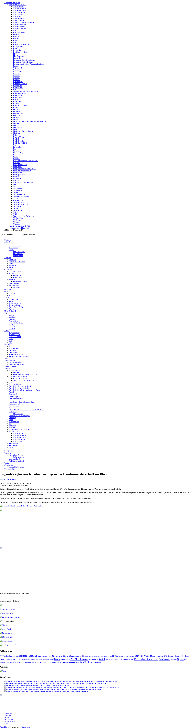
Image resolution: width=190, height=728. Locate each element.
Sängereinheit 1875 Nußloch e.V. (24, 169)
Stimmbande (17, 190)
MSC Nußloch (18, 127)
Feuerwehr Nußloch (142, 655)
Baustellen (16, 34)
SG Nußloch (17, 178)
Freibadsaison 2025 (160, 656)
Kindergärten (17, 101)
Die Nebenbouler (19, 46)
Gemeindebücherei (19, 72)
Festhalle (129, 656)
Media (15, 119)
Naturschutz (65, 659)
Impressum (8, 453)
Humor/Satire (18, 88)
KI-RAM (23, 659)
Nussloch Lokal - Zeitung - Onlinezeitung (28, 506)
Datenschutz (8, 465)
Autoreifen (15, 656)
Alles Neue (17, 16)
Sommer (173, 659)
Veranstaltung (25, 662)
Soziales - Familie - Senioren (23, 182)
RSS (6, 723)
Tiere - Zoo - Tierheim (21, 196)
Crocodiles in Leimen (99, 656)
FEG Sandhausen (19, 56)
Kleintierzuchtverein (20, 105)
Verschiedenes (18, 210)
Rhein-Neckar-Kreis (20, 165)
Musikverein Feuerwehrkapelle (24, 131)
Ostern (85, 659)
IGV (14, 90)
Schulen (16, 176)
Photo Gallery (18, 153)
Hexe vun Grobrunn (20, 84)
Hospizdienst (17, 86)
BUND (15, 40)
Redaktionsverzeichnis (16, 461)
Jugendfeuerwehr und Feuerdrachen (25, 92)
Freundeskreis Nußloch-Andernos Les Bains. (29, 64)
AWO (15, 30)
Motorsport (17, 125)
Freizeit (171, 656)
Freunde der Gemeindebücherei (24, 60)
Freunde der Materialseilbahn (23, 62)
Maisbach (16, 117)
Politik (15, 155)
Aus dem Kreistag (19, 24)
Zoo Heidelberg (87, 662)
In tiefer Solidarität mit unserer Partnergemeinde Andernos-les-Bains (77, 689)
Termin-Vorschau (19, 194)
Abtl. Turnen (17, 14)
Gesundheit (17, 74)
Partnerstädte (17, 147)
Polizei (15, 157)
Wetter (6, 463)
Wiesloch (16, 224)
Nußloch (16, 139)
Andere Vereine (18, 20)
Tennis (15, 192)
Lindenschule (18, 113)
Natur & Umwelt (19, 137)
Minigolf (16, 123)
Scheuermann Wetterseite (22, 171)
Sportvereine (17, 188)
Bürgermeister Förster (60, 656)
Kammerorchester (19, 94)
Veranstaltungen (18, 202)
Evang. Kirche (18, 50)
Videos (15, 212)
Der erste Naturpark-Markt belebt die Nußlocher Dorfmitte (67, 691)
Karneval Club (18, 95)
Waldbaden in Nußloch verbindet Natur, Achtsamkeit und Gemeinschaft (81, 683)
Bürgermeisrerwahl (43, 656)
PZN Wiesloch (109, 659)
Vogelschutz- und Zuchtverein (23, 216)
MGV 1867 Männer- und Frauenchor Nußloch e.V (31, 121)
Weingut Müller (45, 662)
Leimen (15, 109)
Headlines (16, 80)
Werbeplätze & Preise (16, 455)
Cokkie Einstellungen (16, 467)
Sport (15, 186)
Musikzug (16, 133)
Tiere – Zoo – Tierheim (17, 307)
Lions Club (17, 115)
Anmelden (3, 727)
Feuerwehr (17, 58)
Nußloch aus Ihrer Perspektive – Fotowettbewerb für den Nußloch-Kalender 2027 (91, 687)
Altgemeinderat (18, 18)
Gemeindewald (6, 659)
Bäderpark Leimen (27, 655)
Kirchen (16, 103)
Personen (16, 151)
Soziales (16, 180)
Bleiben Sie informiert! (12, 3)
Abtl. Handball (18, 7)
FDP (14, 54)
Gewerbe (16, 76)
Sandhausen (17, 167)
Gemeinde (16, 70)
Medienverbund (14, 459)
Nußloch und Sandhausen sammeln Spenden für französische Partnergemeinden (89, 681)
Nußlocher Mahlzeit (20, 143)
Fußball (15, 66)
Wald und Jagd (18, 218)
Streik (185, 659)
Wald (37, 662)
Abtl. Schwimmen (19, 11)
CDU (15, 42)
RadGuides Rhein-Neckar (123, 659)
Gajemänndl (17, 68)
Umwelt (18, 662)
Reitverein (16, 163)
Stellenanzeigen (18, 457)
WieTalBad (64, 662)
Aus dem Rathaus (19, 26)
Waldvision (17, 220)
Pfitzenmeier (94, 659)
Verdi (33, 662)
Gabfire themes (24, 727)
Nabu (15, 135)
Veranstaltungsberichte (21, 204)
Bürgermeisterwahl (76, 656)
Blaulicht (16, 38)
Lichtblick (16, 111)
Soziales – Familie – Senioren (19, 356)
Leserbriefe (8, 451)
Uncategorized (18, 200)
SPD (14, 184)
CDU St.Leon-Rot (88, 656)
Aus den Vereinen (19, 28)
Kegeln (15, 99)
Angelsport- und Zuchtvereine (23, 22)
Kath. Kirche (17, 97)
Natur (57, 659)
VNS (15, 214)
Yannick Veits (74, 662)
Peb (14, 149)
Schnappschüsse (19, 175)
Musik (15, 129)
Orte (14, 145)
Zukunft (98, 662)
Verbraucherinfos (19, 206)
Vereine (15, 208)
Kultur (15, 107)
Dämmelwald (108, 656)
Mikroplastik (46, 659)
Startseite (7, 240)
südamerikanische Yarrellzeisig (8, 662)
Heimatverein (18, 82)
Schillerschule (18, 173)
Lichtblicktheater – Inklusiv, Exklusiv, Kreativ (54, 685)
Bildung (16, 36)
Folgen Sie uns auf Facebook (19, 228)
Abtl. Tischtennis (19, 13)
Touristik (16, 198)
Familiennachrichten (20, 52)
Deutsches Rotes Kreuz (21, 44)
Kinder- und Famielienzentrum (34, 659)
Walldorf (16, 222)
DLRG (15, 48)
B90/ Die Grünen (19, 32)
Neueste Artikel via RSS (17, 5)
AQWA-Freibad (6, 656)
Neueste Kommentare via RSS (19, 226)
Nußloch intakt (18, 141)
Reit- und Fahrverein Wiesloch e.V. (25, 161)
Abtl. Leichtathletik (20, 9)
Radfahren (16, 159)
